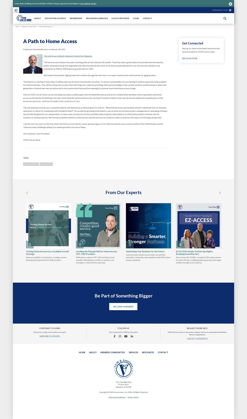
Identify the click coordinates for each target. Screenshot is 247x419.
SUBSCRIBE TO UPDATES (49, 336)
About (37, 18)
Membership (76, 18)
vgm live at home (46, 164)
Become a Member (123, 306)
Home (82, 352)
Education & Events (55, 18)
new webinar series (88, 3)
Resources (148, 352)
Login (136, 18)
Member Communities (112, 352)
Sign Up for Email (189, 58)
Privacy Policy (133, 397)
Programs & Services (97, 18)
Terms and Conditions (117, 397)
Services (133, 352)
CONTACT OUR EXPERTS (197, 338)
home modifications (31, 164)
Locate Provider (120, 18)
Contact (147, 18)
